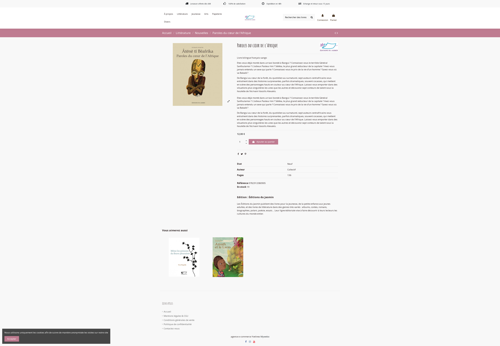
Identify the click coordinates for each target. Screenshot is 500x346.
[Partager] (238, 153)
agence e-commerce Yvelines (245, 336)
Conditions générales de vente (179, 320)
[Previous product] (336, 33)
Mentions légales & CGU (176, 315)
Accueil (167, 311)
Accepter (11, 338)
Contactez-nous (172, 328)
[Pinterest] (245, 153)
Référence (242, 183)
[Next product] (337, 33)
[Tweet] (242, 153)
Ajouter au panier (266, 141)
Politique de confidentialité (178, 324)
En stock (241, 186)
